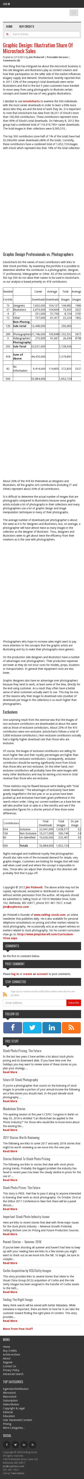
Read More (10, 1072)
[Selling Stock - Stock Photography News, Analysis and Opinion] (31, 15)
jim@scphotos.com (16, 906)
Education (9, 1416)
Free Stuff (12, 1041)
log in (15, 974)
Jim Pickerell (36, 57)
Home (9, 26)
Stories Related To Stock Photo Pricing (26, 1158)
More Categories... (14, 1427)
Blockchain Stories (14, 1108)
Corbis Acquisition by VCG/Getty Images (27, 1270)
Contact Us (9, 1366)
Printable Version (57, 57)
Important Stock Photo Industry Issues (26, 1216)
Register (8, 1362)
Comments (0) (11, 60)
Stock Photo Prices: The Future (21, 1187)
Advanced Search (13, 1374)
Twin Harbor (17, 1473)
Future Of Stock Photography (20, 1079)
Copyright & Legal (14, 1408)
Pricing (7, 1423)
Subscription (10, 1400)
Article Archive (11, 1354)
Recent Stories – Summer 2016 (22, 1241)
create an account (35, 974)
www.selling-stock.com (49, 914)
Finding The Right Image (18, 1299)
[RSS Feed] (33, 1445)
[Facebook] (7, 1445)
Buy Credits (26, 26)
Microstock (9, 1392)
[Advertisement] (42, 201)
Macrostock (10, 1396)
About (6, 1358)
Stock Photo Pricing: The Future (22, 1050)
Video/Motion (11, 1404)
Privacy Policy (11, 1370)
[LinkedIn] (24, 1445)
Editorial (8, 1412)
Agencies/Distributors (16, 1388)
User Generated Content (17, 1420)
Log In (6, 4)
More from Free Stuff (18, 1328)
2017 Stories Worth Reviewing (21, 1137)
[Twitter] (15, 1445)
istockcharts (31, 101)
